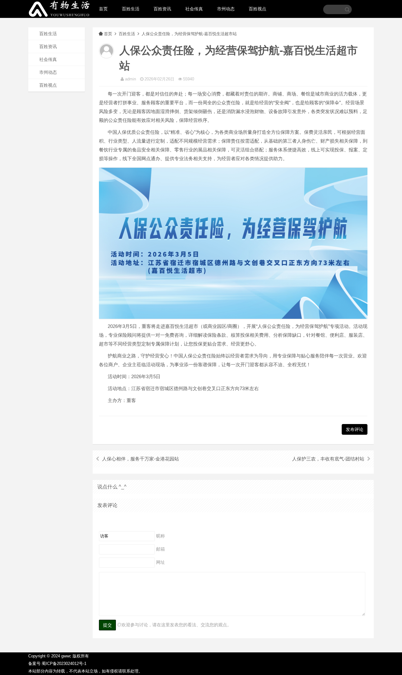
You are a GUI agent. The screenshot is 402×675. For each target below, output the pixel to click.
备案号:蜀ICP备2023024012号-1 (57, 663)
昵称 (160, 535)
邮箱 (160, 549)
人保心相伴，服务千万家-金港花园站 (140, 458)
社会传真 (194, 8)
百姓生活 (130, 8)
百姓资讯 (162, 8)
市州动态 (226, 8)
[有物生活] (59, 12)
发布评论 (354, 429)
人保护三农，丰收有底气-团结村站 (328, 458)
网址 (160, 562)
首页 (103, 8)
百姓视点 (257, 8)
